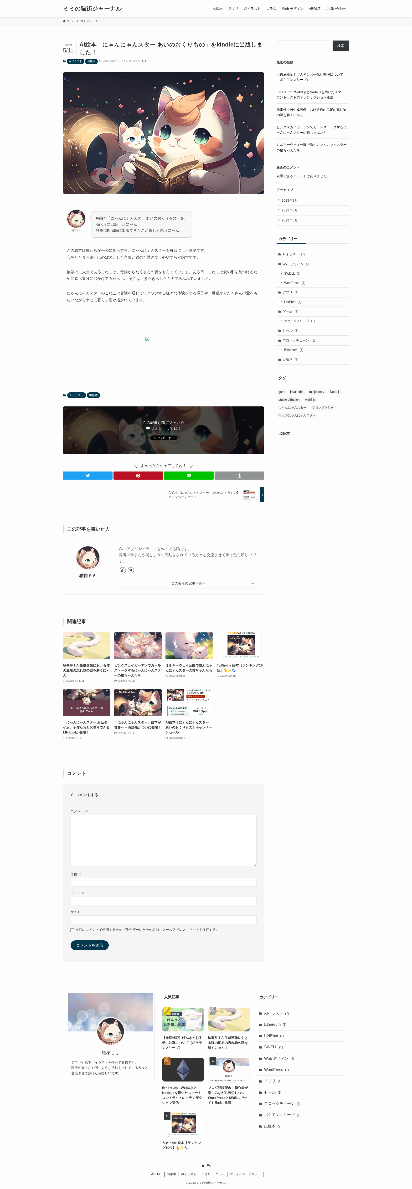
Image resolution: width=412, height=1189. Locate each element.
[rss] (209, 1166)
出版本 (91, 61)
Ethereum (293, 350)
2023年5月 (290, 220)
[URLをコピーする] (239, 476)
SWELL (292, 273)
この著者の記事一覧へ (188, 583)
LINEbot (292, 302)
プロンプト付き (323, 407)
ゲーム (290, 311)
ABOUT (156, 1174)
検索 (340, 46)
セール (290, 330)
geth (281, 392)
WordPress (294, 283)
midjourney (316, 392)
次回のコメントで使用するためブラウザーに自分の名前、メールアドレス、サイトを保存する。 (147, 930)
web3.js (310, 399)
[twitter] (131, 570)
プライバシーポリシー (245, 1174)
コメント (79, 811)
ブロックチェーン (299, 340)
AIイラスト (75, 61)
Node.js (335, 392)
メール (78, 893)
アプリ (290, 292)
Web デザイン (296, 264)
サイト (76, 912)
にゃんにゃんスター (292, 407)
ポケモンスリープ (299, 321)
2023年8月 (290, 200)
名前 (76, 874)
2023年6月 (290, 210)
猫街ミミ (88, 575)
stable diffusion (288, 399)
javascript (297, 392)
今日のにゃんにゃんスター (297, 415)
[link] (123, 570)
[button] (88, 476)
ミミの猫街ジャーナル (92, 8)
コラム (220, 1174)
